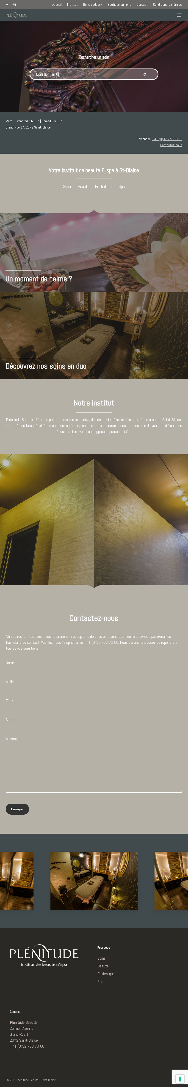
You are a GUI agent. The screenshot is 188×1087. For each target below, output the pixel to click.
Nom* (10, 662)
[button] (179, 15)
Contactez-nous (171, 144)
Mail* (10, 681)
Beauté (83, 186)
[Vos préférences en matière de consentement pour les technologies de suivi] (180, 1079)
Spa (122, 186)
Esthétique (104, 186)
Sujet (10, 719)
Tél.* (9, 700)
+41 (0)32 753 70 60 (167, 139)
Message (12, 738)
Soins (67, 186)
